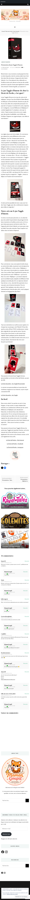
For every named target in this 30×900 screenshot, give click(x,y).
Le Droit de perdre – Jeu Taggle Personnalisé (13, 384)
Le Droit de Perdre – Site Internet (15, 440)
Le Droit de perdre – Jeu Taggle (9, 395)
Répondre (27, 561)
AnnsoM (3, 672)
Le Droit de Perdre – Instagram (15, 447)
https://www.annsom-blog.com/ (8, 679)
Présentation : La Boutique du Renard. (11, 546)
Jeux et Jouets (6, 62)
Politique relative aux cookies (12, 894)
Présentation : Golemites (8, 526)
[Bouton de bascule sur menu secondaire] (1, 4)
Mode (11, 545)
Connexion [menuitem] (3, 1)
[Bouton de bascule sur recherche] (28, 4)
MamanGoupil (6, 67)
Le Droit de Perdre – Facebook (15, 444)
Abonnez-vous (6, 834)
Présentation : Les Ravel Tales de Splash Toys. (13, 506)
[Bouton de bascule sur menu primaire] (15, 27)
